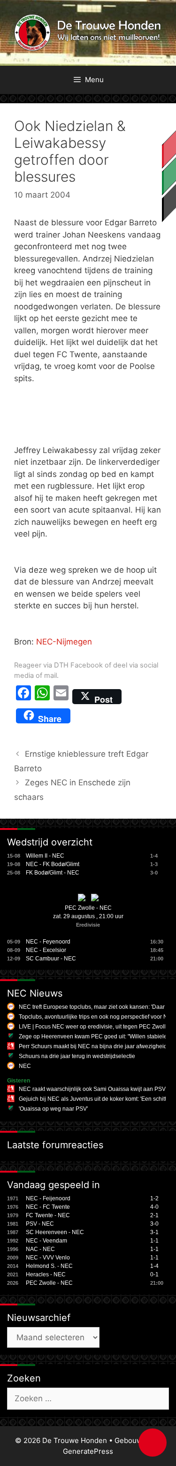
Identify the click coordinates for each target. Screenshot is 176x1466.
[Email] (61, 696)
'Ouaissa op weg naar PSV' (53, 1108)
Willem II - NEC (45, 855)
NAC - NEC (40, 1249)
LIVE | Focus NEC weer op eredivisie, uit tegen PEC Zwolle (94, 1026)
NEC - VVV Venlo (48, 1257)
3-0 (154, 1223)
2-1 (154, 1215)
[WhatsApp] (42, 696)
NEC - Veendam (46, 1240)
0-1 (154, 1274)
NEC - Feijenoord (48, 1198)
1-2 (154, 1198)
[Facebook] (23, 696)
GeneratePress (88, 1451)
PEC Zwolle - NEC (88, 908)
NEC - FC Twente (48, 1207)
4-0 (154, 1207)
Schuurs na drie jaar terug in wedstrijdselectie (77, 1056)
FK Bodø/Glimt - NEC (52, 872)
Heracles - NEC (46, 1274)
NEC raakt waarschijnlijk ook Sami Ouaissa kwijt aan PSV (92, 1089)
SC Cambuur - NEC (51, 958)
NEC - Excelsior (46, 950)
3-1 (154, 1232)
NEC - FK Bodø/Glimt (52, 864)
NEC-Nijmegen (64, 641)
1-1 (154, 1240)
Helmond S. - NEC (49, 1266)
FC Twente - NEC (48, 1215)
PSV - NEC (40, 1223)
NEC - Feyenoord (48, 941)
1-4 (154, 1266)
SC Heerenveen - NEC (55, 1232)
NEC (25, 1066)
